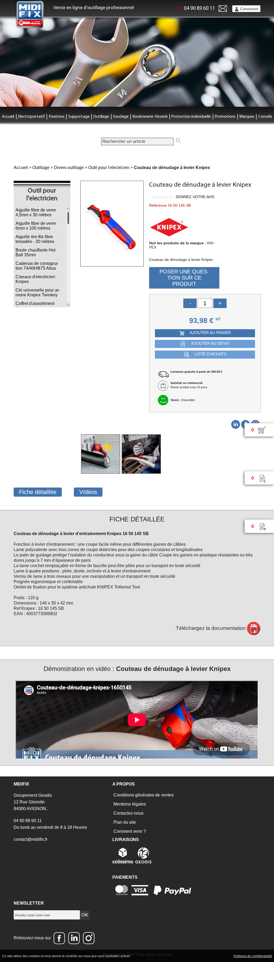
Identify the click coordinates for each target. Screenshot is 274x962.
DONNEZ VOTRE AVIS (195, 197)
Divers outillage (69, 167)
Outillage (101, 117)
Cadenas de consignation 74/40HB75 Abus (37, 265)
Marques (246, 117)
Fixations (56, 117)
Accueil (8, 117)
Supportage (79, 117)
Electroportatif (31, 117)
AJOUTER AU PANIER (210, 333)
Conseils (265, 117)
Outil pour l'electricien (108, 167)
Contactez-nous (127, 813)
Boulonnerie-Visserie (150, 117)
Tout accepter (142, 956)
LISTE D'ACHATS (210, 354)
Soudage (121, 117)
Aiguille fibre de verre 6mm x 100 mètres (36, 225)
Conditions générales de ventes (143, 795)
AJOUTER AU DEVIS (210, 343)
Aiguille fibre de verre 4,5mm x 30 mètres (36, 212)
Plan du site (124, 822)
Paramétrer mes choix (214, 956)
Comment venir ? (129, 831)
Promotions (225, 117)
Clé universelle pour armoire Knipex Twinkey (38, 292)
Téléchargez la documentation (211, 628)
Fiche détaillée (37, 492)
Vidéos (88, 492)
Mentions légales (129, 804)
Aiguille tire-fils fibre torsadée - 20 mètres (35, 239)
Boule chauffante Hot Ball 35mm (35, 252)
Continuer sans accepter (174, 956)
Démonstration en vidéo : (137, 668)
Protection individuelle (191, 117)
